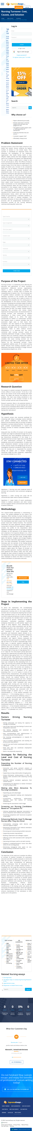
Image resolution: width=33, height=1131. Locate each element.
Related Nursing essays (8, 111)
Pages (4, 242)
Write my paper (23, 578)
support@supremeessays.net (16, 470)
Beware (4, 1112)
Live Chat (22, 477)
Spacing (5, 255)
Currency (5, 261)
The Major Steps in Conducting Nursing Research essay (17, 980)
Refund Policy (24, 1124)
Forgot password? (22, 55)
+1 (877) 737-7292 (19, 465)
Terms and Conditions (6, 1124)
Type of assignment (7, 223)
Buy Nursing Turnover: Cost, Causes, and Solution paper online (8, 47)
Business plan (14, 1042)
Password (13, 37)
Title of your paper (7, 229)
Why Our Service (14, 1109)
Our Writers (23, 1109)
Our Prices (5, 1109)
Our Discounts (26, 1106)
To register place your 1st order (21, 57)
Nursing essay (7, 977)
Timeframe (5, 248)
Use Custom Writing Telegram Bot (18, 1089)
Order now (18, 7)
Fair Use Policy (4, 1126)
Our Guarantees (15, 1106)
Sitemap (12, 1126)
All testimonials (16, 1062)
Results (8, 80)
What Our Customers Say (16, 1029)
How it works (5, 1106)
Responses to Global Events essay (12, 985)
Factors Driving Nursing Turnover (8, 85)
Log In (21, 44)
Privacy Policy (16, 1124)
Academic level (6, 235)
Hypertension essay (8, 983)
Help (23, 582)
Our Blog (10, 1112)
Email (12, 31)
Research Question (8, 64)
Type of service (6, 216)
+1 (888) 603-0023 (19, 467)
